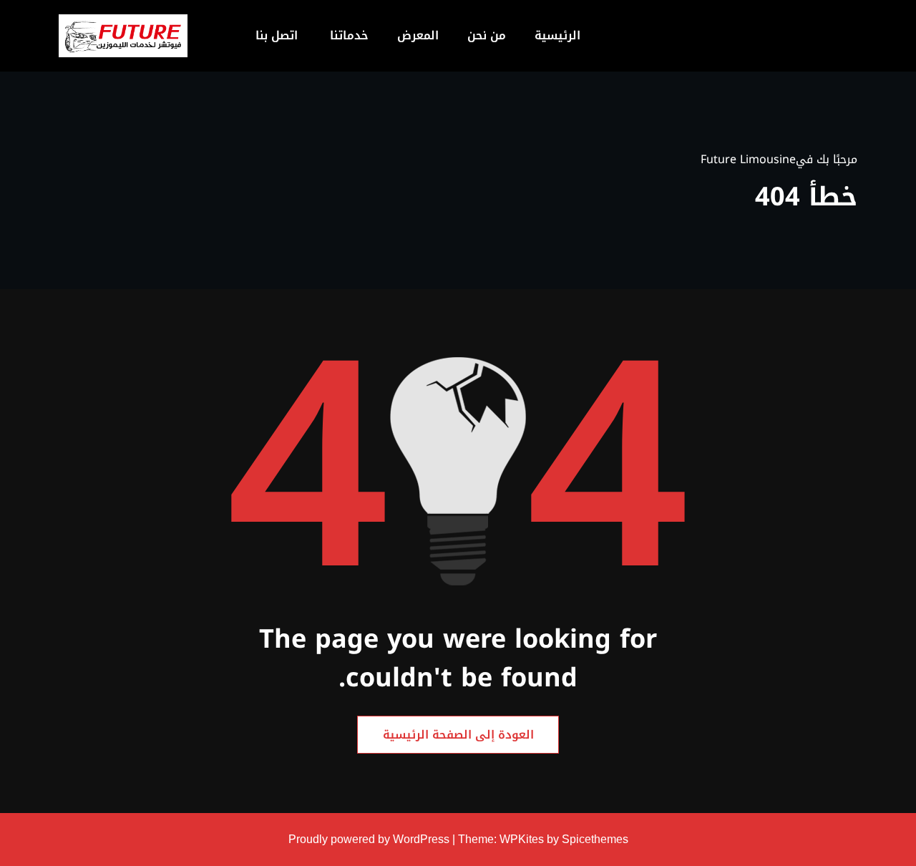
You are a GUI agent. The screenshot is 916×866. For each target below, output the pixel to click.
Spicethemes (595, 839)
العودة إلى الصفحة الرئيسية (458, 735)
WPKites (523, 839)
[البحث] (204, 35)
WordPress (421, 839)
